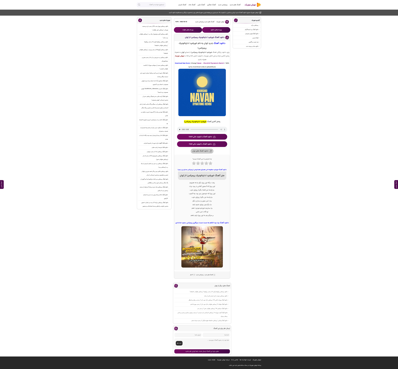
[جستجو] (139, 5)
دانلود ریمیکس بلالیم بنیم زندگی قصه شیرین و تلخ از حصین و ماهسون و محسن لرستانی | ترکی (155, 173)
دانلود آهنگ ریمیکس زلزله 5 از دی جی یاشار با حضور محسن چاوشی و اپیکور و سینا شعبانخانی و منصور (154, 204)
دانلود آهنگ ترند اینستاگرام (251, 29)
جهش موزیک (220, 22)
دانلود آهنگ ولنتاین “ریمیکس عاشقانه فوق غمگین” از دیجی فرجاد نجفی (209, 320)
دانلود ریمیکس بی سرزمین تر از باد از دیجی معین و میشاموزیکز (155, 59)
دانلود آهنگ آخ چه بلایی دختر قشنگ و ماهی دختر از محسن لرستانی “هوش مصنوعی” (155, 98)
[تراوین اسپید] (202, 269)
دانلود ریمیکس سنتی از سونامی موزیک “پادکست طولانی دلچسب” (155, 67)
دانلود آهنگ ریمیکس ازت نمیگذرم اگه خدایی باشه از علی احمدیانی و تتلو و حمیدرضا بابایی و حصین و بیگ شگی (154, 105)
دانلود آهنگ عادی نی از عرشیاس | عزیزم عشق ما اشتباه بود (153, 121)
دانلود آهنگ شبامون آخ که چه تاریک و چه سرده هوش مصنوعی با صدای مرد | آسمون (155, 82)
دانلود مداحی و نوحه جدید (252, 46)
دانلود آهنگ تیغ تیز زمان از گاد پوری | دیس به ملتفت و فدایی (154, 113)
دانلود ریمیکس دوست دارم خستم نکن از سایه (215, 296)
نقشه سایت (211, 360)
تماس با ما (234, 360)
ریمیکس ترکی (254, 25)
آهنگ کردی (182, 5)
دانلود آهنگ (219, 43)
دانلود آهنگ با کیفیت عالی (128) (200, 144)
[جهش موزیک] (251, 4)
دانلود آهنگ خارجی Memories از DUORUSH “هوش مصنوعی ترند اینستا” (154, 90)
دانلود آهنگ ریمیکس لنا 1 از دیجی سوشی (157, 151)
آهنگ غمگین (211, 5)
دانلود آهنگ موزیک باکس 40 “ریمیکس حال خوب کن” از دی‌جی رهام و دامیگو (208, 300)
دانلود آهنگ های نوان (200, 151)
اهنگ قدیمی (255, 38)
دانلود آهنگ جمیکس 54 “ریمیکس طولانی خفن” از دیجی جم (212, 308)
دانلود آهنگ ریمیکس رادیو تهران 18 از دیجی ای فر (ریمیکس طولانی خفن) (155, 157)
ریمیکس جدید (223, 5)
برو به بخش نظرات (188, 30)
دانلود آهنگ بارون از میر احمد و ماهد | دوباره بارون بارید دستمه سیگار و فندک (154, 74)
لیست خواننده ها (245, 360)
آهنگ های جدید (235, 5)
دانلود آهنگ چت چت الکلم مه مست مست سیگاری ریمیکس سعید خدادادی (202, 223)
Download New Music (182, 63)
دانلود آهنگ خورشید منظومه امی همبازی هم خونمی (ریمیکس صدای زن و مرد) (202, 170)
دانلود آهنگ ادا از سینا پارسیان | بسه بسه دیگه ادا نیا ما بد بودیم (153, 137)
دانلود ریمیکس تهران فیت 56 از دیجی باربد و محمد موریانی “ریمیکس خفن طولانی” (155, 28)
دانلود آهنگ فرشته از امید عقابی (160, 147)
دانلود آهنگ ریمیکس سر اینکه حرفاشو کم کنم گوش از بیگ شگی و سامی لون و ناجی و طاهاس (154, 180)
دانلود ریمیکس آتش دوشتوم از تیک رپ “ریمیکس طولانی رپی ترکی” (153, 35)
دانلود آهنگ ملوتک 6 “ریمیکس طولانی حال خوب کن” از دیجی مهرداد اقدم (208, 304)
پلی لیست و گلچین (253, 42)
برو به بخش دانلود (216, 30)
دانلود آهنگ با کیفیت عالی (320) (200, 136)
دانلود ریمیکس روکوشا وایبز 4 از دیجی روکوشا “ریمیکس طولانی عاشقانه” (208, 291)
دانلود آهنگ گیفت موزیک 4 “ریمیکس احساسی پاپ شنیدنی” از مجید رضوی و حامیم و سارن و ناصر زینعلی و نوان (203, 314)
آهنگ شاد (191, 5)
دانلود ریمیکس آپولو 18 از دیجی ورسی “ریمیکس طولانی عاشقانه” (153, 51)
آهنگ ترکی (201, 5)
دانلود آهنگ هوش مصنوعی (251, 33)
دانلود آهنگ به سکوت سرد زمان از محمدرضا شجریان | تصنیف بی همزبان (154, 129)
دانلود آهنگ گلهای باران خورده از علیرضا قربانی (156, 143)
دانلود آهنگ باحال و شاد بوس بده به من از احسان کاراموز (155, 196)
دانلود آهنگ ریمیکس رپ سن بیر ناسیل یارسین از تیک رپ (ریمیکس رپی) (154, 165)
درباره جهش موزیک (223, 360)
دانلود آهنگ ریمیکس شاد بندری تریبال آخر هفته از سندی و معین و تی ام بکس (154, 188)
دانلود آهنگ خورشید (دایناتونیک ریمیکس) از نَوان (205, 37)
